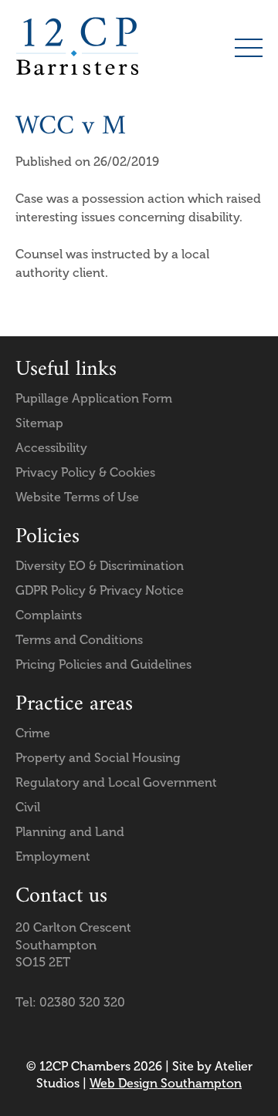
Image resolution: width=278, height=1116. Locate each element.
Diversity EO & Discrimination (99, 565)
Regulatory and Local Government (116, 782)
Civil (27, 807)
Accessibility (51, 447)
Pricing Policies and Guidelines (103, 664)
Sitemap (39, 423)
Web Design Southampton (166, 1083)
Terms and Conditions (79, 639)
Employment (52, 856)
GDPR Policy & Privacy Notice (99, 590)
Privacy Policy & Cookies (85, 472)
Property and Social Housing (98, 757)
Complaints (48, 615)
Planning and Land (69, 831)
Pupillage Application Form (93, 398)
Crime (32, 733)
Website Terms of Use (77, 497)
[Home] (77, 46)
